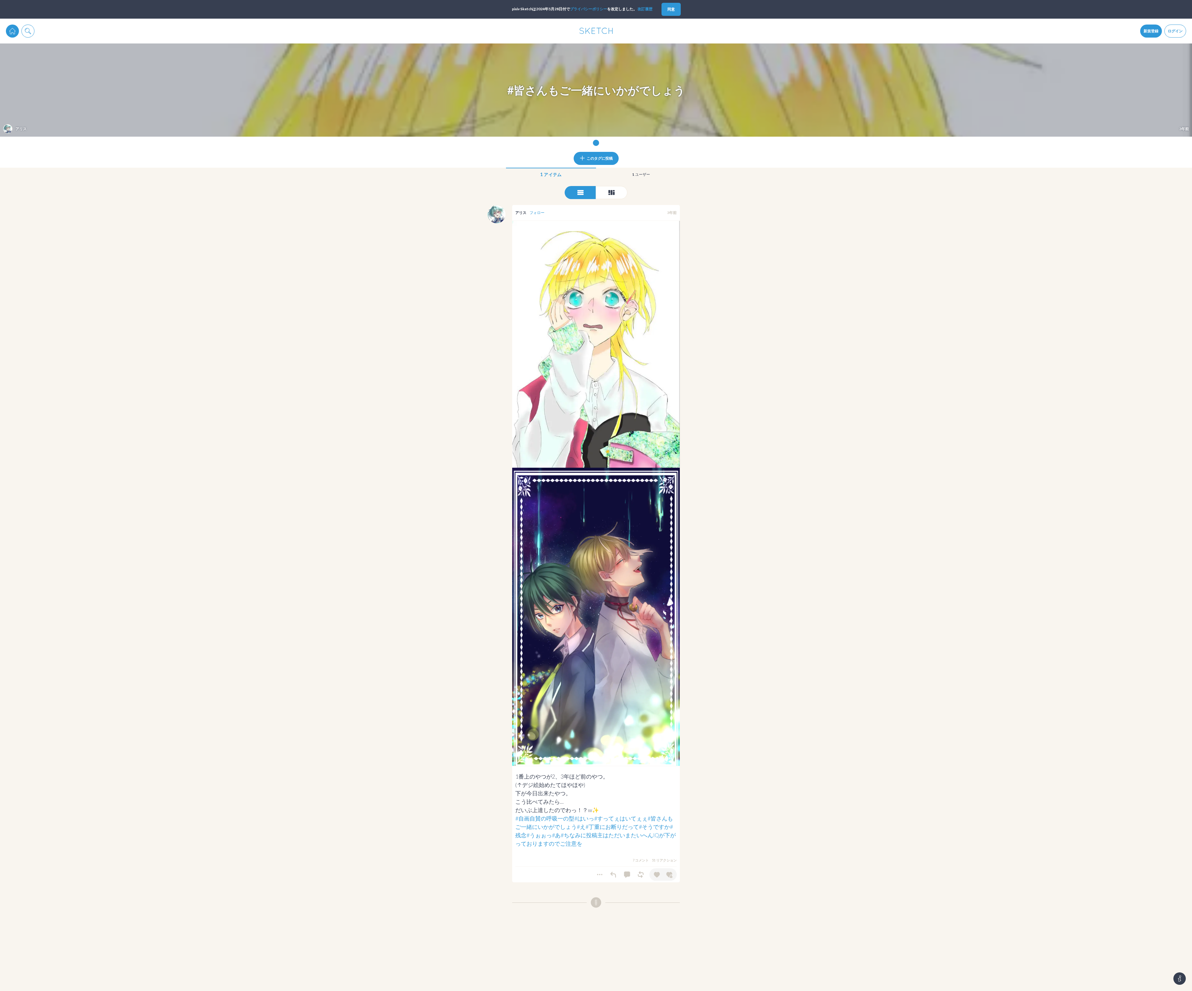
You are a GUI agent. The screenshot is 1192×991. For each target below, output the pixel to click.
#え (581, 826)
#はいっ (584, 818)
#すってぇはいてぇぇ (621, 818)
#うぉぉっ (539, 835)
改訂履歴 (645, 9)
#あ (556, 835)
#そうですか (654, 826)
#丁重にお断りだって (612, 826)
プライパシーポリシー (588, 9)
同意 (671, 9)
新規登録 (1151, 31)
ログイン (1175, 31)
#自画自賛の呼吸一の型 (544, 818)
